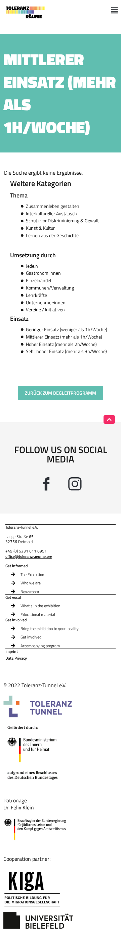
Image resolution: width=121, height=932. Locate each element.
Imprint (11, 652)
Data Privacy (16, 658)
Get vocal (13, 597)
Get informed (16, 566)
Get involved (16, 620)
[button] (114, 10)
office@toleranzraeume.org (28, 556)
